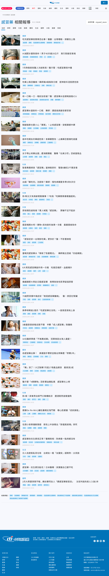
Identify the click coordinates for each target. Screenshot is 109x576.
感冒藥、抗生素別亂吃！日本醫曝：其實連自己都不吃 (10, 468)
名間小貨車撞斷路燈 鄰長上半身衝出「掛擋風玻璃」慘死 (10, 425)
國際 (67, 8)
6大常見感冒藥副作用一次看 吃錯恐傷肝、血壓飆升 (10, 268)
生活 (61, 8)
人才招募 (51, 560)
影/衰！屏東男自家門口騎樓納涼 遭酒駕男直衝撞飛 (10, 397)
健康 (83, 8)
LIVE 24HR (7, 8)
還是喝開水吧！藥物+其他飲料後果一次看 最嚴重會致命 (10, 225)
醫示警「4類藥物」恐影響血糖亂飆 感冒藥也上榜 (10, 382)
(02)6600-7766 (93, 562)
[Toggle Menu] (106, 8)
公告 (67, 557)
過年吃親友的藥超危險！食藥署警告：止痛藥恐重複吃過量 (10, 140)
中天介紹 (51, 557)
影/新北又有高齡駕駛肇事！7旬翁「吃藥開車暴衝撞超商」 (10, 197)
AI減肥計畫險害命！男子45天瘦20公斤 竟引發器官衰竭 (10, 54)
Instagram (98, 541)
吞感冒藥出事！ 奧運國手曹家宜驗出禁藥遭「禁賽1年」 (10, 354)
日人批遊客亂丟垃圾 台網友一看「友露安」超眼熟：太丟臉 (10, 454)
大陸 (72, 8)
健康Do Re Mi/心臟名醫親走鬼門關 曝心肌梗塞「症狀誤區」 (10, 411)
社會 (44, 8)
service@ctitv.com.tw (98, 570)
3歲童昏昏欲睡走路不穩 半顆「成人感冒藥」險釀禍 (10, 325)
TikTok (104, 541)
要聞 (39, 8)
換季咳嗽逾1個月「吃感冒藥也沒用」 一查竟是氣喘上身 (10, 311)
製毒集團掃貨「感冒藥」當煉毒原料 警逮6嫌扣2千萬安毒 (10, 168)
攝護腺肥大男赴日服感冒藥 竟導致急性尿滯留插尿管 (10, 283)
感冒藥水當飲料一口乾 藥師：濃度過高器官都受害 (10, 111)
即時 (28, 8)
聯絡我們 (69, 562)
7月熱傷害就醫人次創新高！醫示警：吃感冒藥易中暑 (10, 68)
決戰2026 (20, 8)
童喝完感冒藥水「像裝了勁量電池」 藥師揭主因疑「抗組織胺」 (10, 254)
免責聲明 (51, 567)
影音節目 (34, 560)
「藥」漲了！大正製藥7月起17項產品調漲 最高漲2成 (10, 368)
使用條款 (51, 562)
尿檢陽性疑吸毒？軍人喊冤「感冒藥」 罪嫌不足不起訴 (10, 211)
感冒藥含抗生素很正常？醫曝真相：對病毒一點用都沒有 (10, 440)
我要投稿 (69, 567)
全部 (3, 28)
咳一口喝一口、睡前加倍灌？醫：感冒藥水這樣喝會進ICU (10, 97)
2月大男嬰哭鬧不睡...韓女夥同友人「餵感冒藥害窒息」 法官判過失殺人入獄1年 (10, 482)
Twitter (92, 541)
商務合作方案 (53, 570)
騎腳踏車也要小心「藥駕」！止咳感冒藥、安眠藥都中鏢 (10, 126)
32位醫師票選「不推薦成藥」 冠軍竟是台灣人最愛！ (10, 340)
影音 (78, 8)
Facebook (95, 541)
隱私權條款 (52, 565)
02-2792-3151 (95, 567)
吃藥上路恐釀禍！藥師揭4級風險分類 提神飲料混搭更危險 (10, 83)
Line (101, 541)
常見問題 (69, 560)
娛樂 (50, 8)
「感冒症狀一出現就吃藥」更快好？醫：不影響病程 (10, 240)
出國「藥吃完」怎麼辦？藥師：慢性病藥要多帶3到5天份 (10, 183)
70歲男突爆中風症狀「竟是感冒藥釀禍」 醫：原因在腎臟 (10, 297)
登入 (104, 2)
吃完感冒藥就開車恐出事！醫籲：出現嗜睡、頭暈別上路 (10, 40)
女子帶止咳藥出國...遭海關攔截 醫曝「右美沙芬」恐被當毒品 (10, 154)
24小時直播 (35, 557)
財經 (97, 8)
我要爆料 (69, 565)
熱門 (33, 8)
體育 (55, 8)
